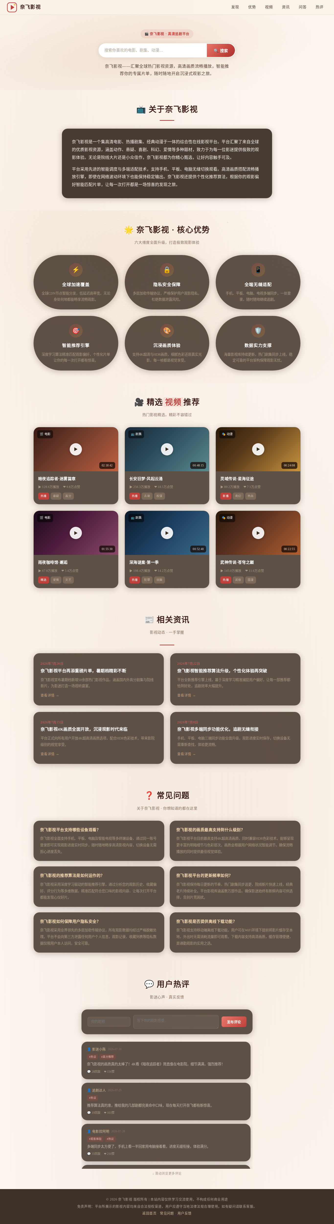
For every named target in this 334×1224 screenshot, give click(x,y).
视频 (269, 7)
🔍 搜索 (221, 51)
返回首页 (149, 1213)
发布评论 (234, 1022)
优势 (252, 7)
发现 (235, 7)
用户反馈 (185, 1213)
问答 (302, 7)
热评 (319, 7)
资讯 (285, 7)
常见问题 (167, 1213)
